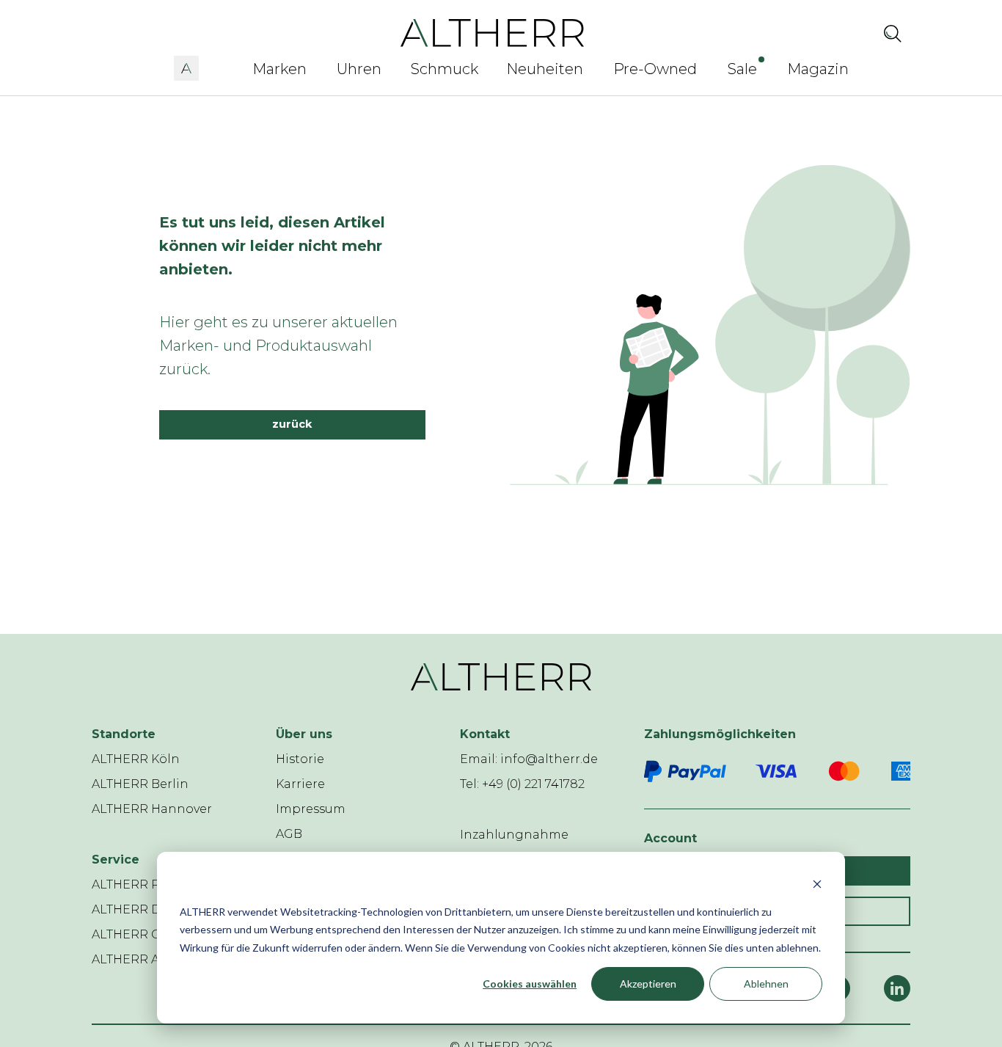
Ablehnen (766, 983)
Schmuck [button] (444, 69)
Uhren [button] (359, 69)
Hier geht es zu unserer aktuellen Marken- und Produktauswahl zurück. (278, 345)
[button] (186, 66)
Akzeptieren (648, 983)
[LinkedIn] (897, 988)
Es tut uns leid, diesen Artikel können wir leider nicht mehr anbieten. (272, 246)
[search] (893, 33)
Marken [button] (279, 69)
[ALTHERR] (493, 32)
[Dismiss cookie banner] (817, 884)
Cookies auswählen (530, 983)
